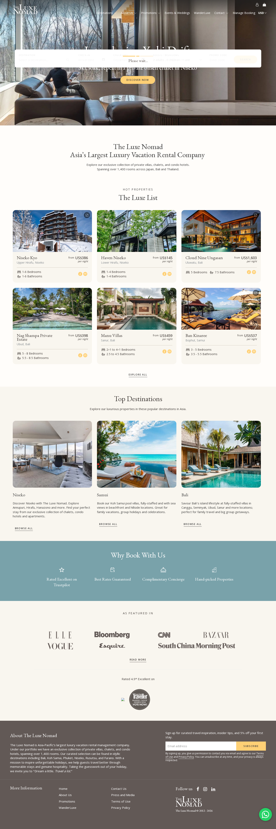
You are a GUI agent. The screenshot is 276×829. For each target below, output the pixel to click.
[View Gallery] (87, 214)
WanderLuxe (202, 13)
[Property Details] (80, 274)
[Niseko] (52, 454)
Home (63, 789)
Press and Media (123, 795)
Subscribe (251, 746)
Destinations (105, 13)
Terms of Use (121, 801)
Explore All (138, 374)
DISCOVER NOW (137, 80)
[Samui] (136, 454)
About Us (127, 13)
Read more (138, 659)
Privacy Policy (186, 757)
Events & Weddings (177, 13)
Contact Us (118, 789)
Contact (219, 13)
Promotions (149, 13)
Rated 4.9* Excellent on (138, 679)
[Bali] (221, 454)
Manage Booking (244, 13)
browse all (24, 528)
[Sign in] (257, 4)
